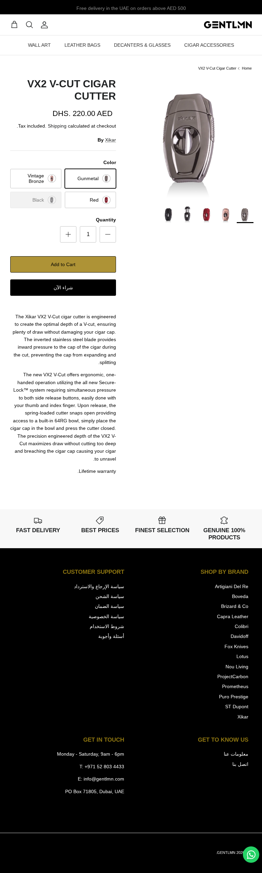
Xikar (110, 140)
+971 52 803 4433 (104, 766)
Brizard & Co (234, 606)
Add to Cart (63, 264)
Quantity (106, 219)
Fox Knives (236, 646)
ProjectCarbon (232, 676)
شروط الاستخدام (107, 626)
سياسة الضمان (109, 606)
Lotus (242, 656)
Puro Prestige (233, 696)
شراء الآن (63, 287)
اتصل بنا (240, 764)
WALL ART (39, 45)
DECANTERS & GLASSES (142, 45)
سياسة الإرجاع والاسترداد (99, 586)
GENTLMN (226, 852)
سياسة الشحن (110, 596)
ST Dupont (236, 706)
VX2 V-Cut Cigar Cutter (217, 68)
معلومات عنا (236, 754)
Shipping (57, 126)
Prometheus (235, 686)
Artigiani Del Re (231, 586)
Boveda (240, 596)
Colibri (241, 626)
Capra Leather (232, 616)
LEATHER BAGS (82, 45)
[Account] (45, 25)
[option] (191, 138)
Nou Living (236, 666)
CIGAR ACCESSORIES (209, 45)
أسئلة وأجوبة (111, 636)
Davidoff (239, 636)
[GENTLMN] (228, 25)
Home (247, 68)
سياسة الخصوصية (106, 616)
